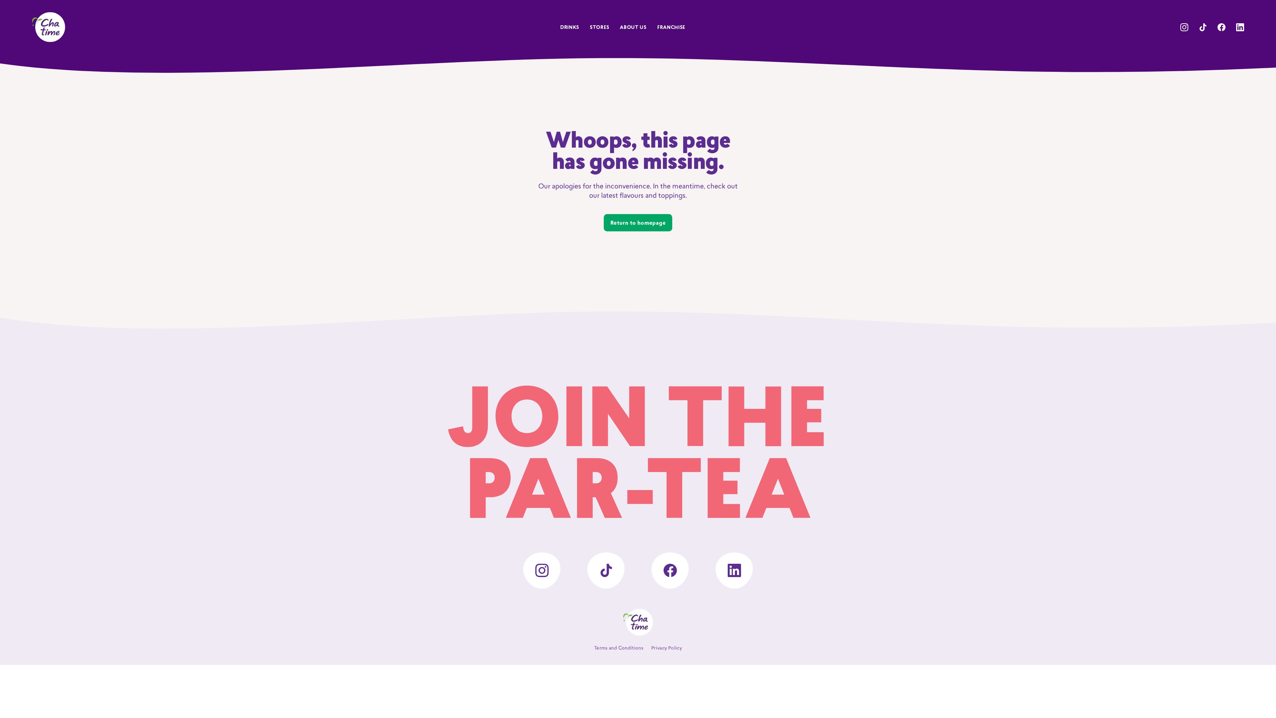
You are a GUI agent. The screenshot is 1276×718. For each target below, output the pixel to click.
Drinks (569, 27)
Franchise (671, 27)
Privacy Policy (666, 648)
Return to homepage (638, 223)
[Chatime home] (48, 27)
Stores (599, 27)
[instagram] (1184, 27)
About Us (633, 27)
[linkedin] (1240, 27)
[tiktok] (1203, 27)
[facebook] (1221, 27)
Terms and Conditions (618, 648)
